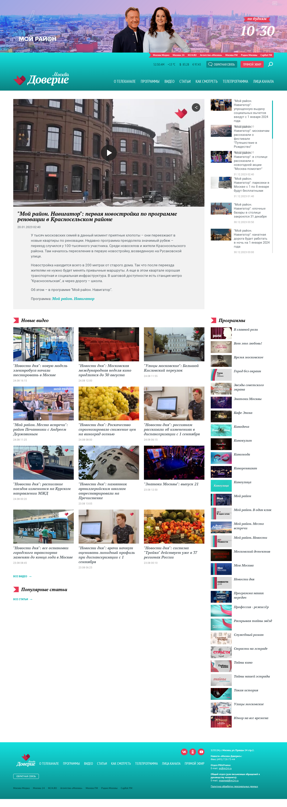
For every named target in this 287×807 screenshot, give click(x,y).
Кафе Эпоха (243, 412)
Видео (169, 81)
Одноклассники (192, 752)
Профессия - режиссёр (251, 607)
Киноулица (242, 482)
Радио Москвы (249, 55)
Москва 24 (178, 55)
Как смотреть (207, 81)
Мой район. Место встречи (249, 525)
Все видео (20, 576)
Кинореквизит (245, 468)
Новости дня (244, 579)
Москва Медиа (161, 55)
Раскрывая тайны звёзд (253, 620)
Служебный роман (248, 634)
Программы (150, 81)
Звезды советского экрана (249, 387)
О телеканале (125, 81)
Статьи (185, 81)
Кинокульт (243, 440)
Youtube (201, 752)
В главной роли (246, 329)
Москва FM (231, 55)
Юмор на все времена (251, 718)
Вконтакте (184, 752)
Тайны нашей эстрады (252, 676)
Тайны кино (243, 662)
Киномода (242, 454)
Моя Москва (244, 565)
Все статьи (20, 599)
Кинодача (241, 426)
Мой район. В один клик (252, 509)
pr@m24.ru (225, 768)
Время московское (248, 357)
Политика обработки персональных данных (234, 786)
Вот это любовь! (248, 343)
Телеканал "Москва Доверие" (41, 79)
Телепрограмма (235, 81)
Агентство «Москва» (211, 55)
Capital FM (266, 55)
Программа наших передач (249, 595)
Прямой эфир (252, 64)
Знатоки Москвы (248, 398)
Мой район (242, 496)
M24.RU (192, 55)
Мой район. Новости (250, 537)
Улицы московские (249, 704)
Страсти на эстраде (251, 648)
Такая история (246, 690)
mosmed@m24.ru (228, 780)
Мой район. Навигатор (73, 298)
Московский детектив (252, 551)
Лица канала (263, 81)
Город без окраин (247, 371)
